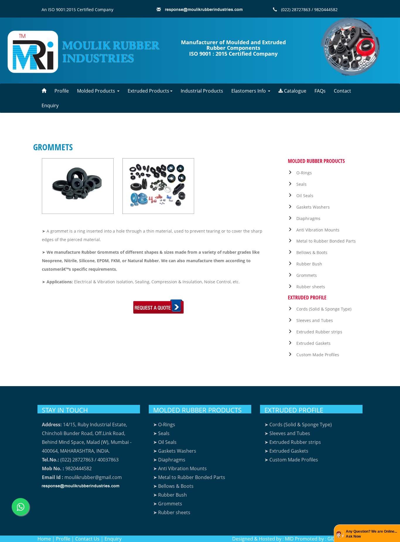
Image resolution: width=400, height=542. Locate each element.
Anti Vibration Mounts (317, 230)
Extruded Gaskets (313, 343)
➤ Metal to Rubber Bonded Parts (189, 477)
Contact (342, 91)
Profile (61, 91)
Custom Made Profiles (317, 354)
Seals (301, 184)
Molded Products (96, 91)
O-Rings (304, 172)
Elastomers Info (249, 91)
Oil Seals (304, 195)
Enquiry (50, 105)
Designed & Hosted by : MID (263, 539)
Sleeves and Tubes (314, 320)
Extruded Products (148, 91)
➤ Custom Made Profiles (291, 459)
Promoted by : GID (315, 539)
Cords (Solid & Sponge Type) (323, 309)
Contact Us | (89, 539)
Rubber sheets (310, 286)
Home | (46, 539)
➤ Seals (161, 433)
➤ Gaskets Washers (174, 451)
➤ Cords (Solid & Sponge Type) (298, 424)
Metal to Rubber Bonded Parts (326, 241)
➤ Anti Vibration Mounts (180, 468)
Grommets (306, 275)
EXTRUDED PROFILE (293, 409)
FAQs (320, 91)
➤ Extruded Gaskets (286, 451)
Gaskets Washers (313, 207)
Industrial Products (202, 91)
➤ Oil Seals (165, 442)
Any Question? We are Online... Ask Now (371, 533)
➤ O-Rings (164, 424)
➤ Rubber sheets (171, 512)
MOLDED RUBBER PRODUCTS (197, 409)
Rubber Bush (309, 264)
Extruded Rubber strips (319, 332)
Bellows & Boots (311, 252)
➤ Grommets (167, 503)
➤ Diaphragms (169, 459)
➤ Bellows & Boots (173, 486)
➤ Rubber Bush (170, 495)
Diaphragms (308, 218)
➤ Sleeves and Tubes (287, 433)
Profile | (65, 539)
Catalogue (294, 91)
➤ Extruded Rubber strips (292, 442)
